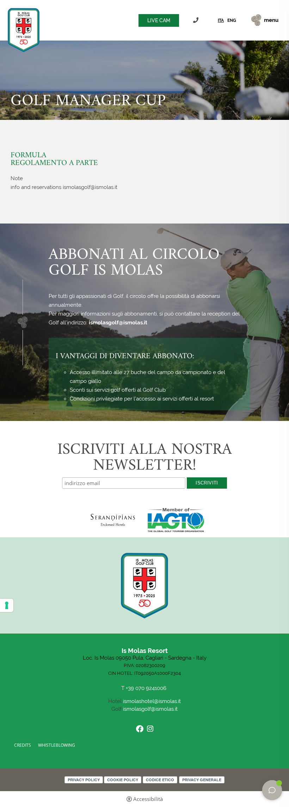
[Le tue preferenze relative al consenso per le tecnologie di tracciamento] (6, 605)
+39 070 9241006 (196, 20)
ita (221, 20)
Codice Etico (160, 779)
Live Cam (158, 20)
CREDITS (22, 745)
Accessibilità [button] (148, 799)
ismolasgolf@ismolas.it (118, 322)
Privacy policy (84, 779)
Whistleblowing (56, 745)
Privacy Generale (201, 779)
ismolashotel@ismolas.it (152, 701)
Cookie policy (122, 779)
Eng (231, 20)
